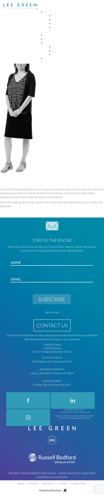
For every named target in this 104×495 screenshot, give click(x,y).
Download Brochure (50, 490)
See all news (52, 312)
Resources (47, 483)
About (20, 483)
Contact (62, 483)
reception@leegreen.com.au (52, 351)
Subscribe (51, 299)
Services (33, 483)
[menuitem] (47, 12)
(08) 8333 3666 (53, 344)
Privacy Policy (78, 483)
